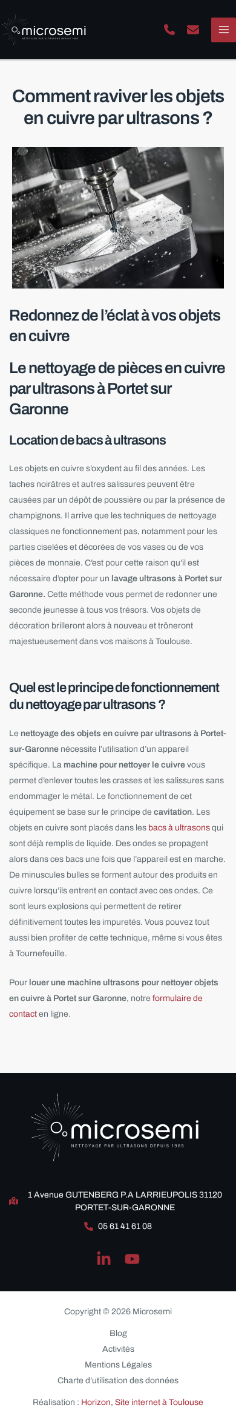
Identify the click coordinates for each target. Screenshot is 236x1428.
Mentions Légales (118, 1364)
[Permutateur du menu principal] (223, 30)
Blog (118, 1333)
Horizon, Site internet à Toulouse (142, 1402)
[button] (169, 29)
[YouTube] (132, 1259)
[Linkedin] (103, 1259)
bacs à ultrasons (178, 827)
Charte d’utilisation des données (118, 1380)
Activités (118, 1349)
